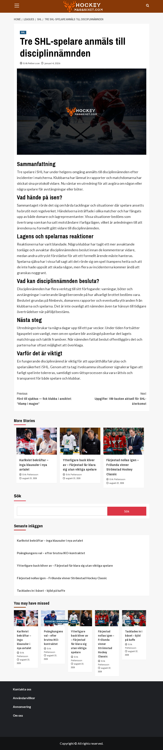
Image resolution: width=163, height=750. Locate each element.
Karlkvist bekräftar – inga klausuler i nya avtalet (33, 465)
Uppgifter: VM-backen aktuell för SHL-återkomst (120, 398)
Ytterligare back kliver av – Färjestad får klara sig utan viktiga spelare (80, 465)
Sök (17, 496)
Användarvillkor (24, 698)
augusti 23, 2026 (29, 478)
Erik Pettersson (31, 63)
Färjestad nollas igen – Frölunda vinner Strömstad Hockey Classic (122, 467)
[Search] (147, 5)
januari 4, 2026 (52, 63)
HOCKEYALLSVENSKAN (56, 621)
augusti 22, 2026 (117, 483)
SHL (23, 32)
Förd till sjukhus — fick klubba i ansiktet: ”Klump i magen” (44, 398)
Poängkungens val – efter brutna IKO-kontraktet (51, 553)
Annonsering (22, 706)
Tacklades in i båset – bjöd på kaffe (41, 590)
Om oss (18, 715)
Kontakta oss (22, 689)
